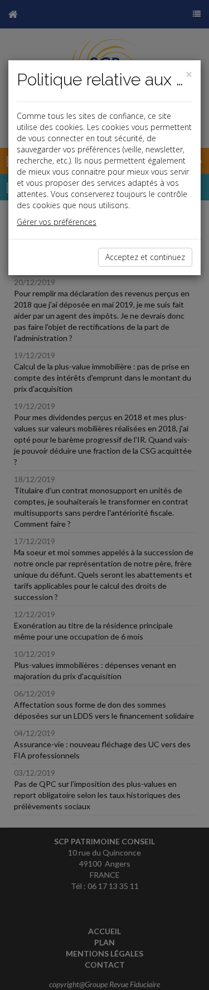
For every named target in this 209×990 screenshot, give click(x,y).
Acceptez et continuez (145, 257)
